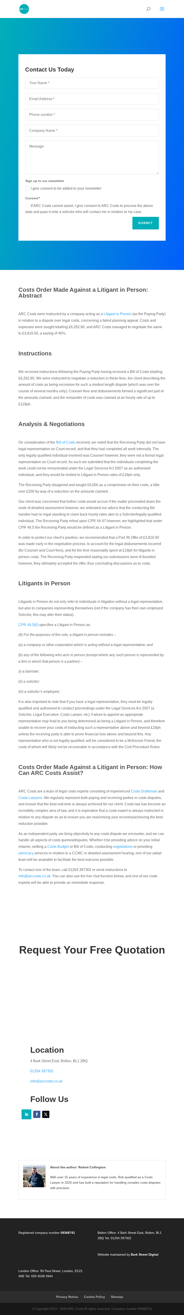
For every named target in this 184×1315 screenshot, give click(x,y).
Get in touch (92, 989)
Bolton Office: (107, 1232)
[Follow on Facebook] (36, 1114)
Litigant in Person (117, 314)
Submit (145, 223)
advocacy (26, 853)
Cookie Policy (94, 1297)
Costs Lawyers (30, 798)
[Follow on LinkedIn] (26, 1114)
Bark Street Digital (144, 1254)
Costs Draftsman (144, 791)
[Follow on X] (45, 1114)
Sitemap (117, 1297)
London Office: (28, 1271)
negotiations (123, 846)
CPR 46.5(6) (28, 625)
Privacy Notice (67, 1297)
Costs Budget (58, 846)
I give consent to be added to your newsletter (66, 188)
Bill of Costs (65, 442)
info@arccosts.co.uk (34, 876)
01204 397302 (41, 1071)
